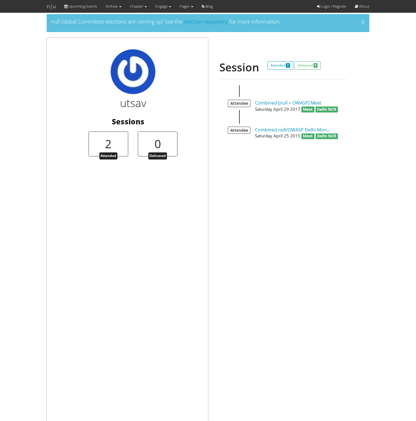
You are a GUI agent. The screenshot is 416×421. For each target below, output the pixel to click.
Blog (209, 6)
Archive (112, 6)
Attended (280, 65)
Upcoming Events (82, 6)
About (363, 6)
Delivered (306, 65)
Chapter (137, 6)
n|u (51, 6)
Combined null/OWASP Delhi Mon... (292, 130)
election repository (206, 21)
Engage (161, 6)
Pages (185, 6)
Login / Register (333, 6)
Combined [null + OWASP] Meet (288, 103)
